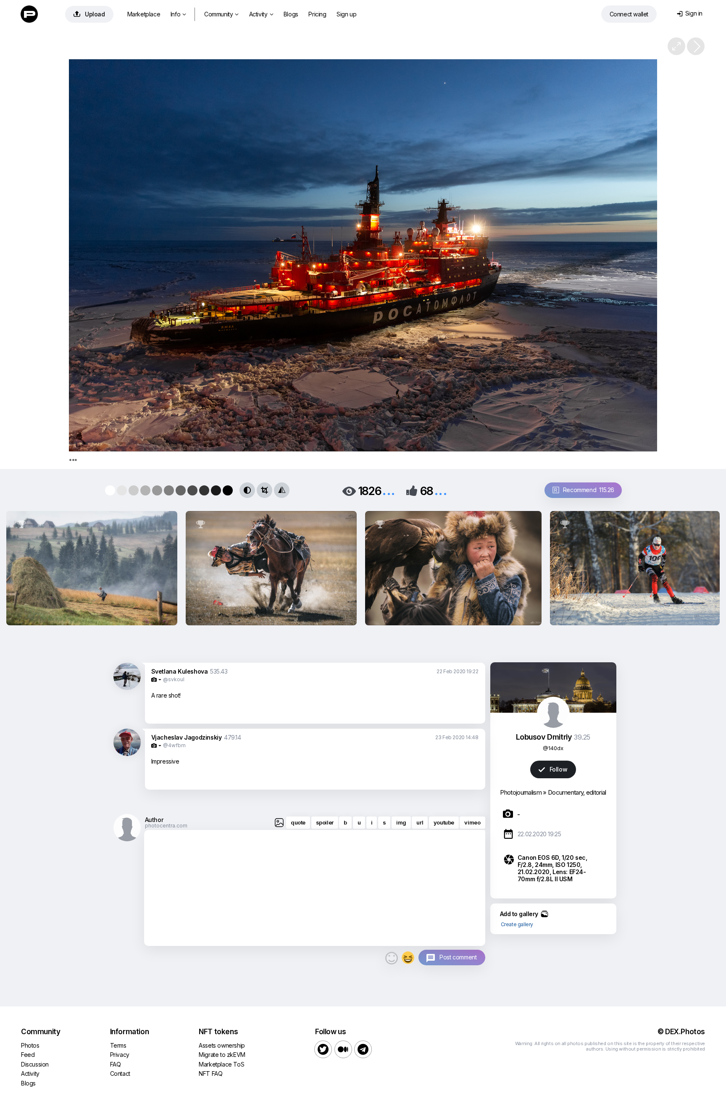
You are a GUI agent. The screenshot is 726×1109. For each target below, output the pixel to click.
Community (221, 14)
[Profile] (127, 688)
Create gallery (517, 924)
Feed (27, 1054)
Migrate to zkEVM (222, 1054)
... (388, 490)
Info (178, 14)
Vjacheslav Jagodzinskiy (186, 737)
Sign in (689, 13)
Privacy (119, 1054)
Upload (89, 14)
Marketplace (143, 14)
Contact (120, 1073)
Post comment (457, 957)
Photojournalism (521, 792)
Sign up (346, 14)
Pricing (317, 14)
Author (154, 819)
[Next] (696, 46)
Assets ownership (222, 1045)
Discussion (35, 1064)
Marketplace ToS (221, 1064)
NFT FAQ (210, 1073)
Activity (261, 14)
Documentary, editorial (577, 792)
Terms (118, 1045)
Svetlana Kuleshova (179, 671)
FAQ (115, 1064)
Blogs (291, 14)
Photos (30, 1045)
